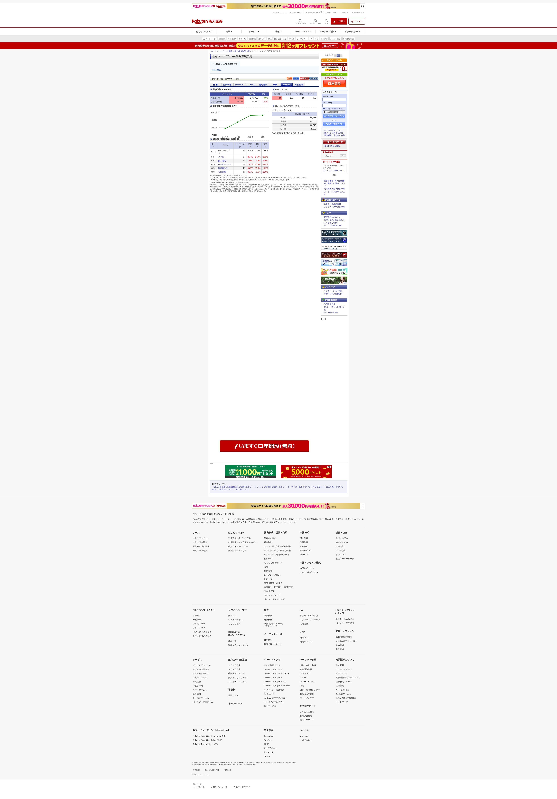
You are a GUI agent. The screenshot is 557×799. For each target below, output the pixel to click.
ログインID (328, 96)
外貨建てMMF (342, 542)
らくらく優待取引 (273, 562)
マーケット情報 (225, 51)
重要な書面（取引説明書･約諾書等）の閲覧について (335, 183)
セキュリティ (342, 673)
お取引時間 (198, 685)
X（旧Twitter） (271, 748)
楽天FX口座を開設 (332, 146)
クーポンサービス (201, 698)
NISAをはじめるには (202, 632)
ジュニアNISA (199, 628)
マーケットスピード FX (275, 681)
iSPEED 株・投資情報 (274, 690)
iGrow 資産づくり (272, 665)
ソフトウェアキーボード (334, 109)
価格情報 (268, 640)
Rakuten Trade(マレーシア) (205, 744)
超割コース (233, 695)
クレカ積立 (341, 550)
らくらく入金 (234, 665)
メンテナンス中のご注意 (334, 207)
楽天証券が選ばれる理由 (239, 538)
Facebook (268, 752)
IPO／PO (268, 579)
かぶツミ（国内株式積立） (277, 554)
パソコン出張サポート (333, 225)
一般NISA (197, 619)
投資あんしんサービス (238, 677)
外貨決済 (197, 681)
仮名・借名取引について (222, 489)
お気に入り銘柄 (307, 694)
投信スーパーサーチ (345, 558)
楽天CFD (304, 637)
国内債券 (268, 615)
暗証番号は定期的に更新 (334, 135)
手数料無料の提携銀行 (333, 294)
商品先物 (340, 645)
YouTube (268, 740)
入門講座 (304, 623)
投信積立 (340, 546)
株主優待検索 (306, 669)
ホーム (214, 51)
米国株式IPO (305, 550)
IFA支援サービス (343, 694)
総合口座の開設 (200, 542)
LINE (266, 744)
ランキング (341, 554)
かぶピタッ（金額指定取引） (278, 550)
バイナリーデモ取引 (345, 623)
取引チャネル (270, 706)
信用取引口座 (329, 304)
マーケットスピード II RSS (276, 673)
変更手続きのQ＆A (332, 217)
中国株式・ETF (307, 568)
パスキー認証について (333, 130)
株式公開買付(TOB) (273, 583)
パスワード (328, 102)
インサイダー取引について (298, 487)
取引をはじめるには (309, 615)
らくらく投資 (234, 623)
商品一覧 (232, 641)
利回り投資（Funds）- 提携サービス (274, 624)
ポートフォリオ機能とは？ (333, 170)
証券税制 (197, 694)
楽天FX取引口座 (331, 312)
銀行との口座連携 (201, 669)
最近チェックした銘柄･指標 (226, 64)
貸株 (266, 567)
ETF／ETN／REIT (272, 575)
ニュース (304, 677)
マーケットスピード (273, 677)
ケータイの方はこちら (274, 702)
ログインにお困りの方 (333, 133)
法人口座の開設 (200, 550)
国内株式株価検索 (242, 51)
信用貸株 (269, 570)
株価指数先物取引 (344, 637)
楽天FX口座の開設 (201, 546)
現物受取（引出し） (273, 644)
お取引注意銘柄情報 (332, 204)
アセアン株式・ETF (309, 572)
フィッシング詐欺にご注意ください (270, 487)
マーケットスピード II (274, 669)
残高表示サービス (236, 673)
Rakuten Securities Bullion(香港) (207, 740)
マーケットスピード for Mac (277, 685)
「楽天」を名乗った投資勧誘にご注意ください (232, 487)
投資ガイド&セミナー (238, 546)
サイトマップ (342, 702)
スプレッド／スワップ (310, 619)
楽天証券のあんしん (237, 550)
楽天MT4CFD (306, 641)
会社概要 (340, 665)
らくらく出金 (234, 669)
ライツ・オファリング (274, 599)
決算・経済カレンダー (310, 690)
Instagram (268, 736)
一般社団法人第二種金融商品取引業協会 (262, 762)
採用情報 (340, 685)
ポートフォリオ (307, 698)
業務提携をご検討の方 (346, 698)
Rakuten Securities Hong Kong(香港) (209, 736)
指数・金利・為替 (308, 665)
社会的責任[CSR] (343, 681)
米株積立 (304, 546)
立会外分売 (269, 591)
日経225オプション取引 (346, 641)
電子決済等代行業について (348, 677)
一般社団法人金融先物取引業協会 (221, 762)
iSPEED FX (269, 694)
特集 (302, 685)
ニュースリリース (344, 669)
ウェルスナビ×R (235, 619)
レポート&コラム (307, 681)
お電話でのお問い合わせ (334, 220)
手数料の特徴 (270, 538)
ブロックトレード (272, 595)
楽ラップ (232, 615)
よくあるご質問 (330, 223)
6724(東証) (216, 70)
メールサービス (200, 690)
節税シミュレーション (238, 645)
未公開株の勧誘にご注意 (334, 189)
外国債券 (268, 619)
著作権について (242, 489)
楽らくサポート (307, 720)
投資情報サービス (201, 673)
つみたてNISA (199, 623)
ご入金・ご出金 (200, 677)
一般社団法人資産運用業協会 (286, 762)
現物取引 (268, 542)
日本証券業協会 (204, 762)
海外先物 (340, 649)
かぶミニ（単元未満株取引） (278, 546)
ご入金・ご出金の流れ (333, 291)
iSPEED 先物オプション (275, 698)
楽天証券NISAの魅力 (202, 636)
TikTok (267, 756)
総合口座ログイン (201, 538)
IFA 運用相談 (342, 690)
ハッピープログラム (237, 681)
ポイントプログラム (202, 665)
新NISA (196, 615)
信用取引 (268, 558)
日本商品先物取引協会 (241, 762)
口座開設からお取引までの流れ (242, 542)
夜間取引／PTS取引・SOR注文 (278, 587)
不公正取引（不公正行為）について (328, 487)
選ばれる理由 (342, 538)
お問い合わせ (306, 716)
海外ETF (304, 554)
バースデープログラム (203, 702)
